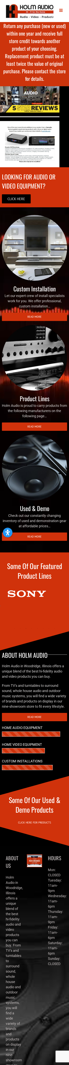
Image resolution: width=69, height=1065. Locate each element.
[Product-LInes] (34, 326)
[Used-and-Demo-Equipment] (34, 436)
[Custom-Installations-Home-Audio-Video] (34, 217)
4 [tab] (32, 628)
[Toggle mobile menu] (61, 10)
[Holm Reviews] (29, 107)
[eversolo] (29, 123)
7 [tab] (49, 628)
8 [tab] (55, 628)
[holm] (29, 88)
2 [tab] (20, 628)
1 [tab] (14, 628)
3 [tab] (26, 628)
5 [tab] (37, 628)
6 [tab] (43, 628)
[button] (7, 532)
